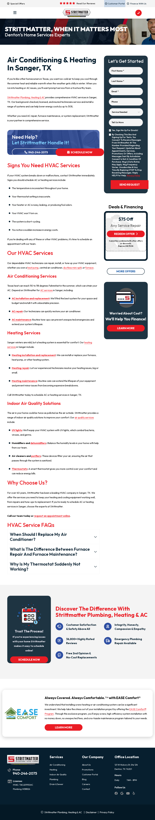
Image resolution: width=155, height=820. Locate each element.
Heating (53, 769)
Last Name (118, 81)
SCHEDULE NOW (29, 659)
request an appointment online (52, 515)
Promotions (87, 769)
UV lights (17, 430)
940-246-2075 (38, 152)
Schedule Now (81, 152)
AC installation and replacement (30, 298)
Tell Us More (118, 122)
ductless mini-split (72, 267)
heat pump (33, 267)
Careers (86, 784)
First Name (118, 71)
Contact (86, 789)
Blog (84, 779)
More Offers (125, 271)
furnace (89, 267)
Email (115, 91)
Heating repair (20, 368)
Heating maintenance (24, 380)
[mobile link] (138, 13)
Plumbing (54, 779)
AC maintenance (21, 319)
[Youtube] (128, 793)
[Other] (122, 793)
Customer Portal (90, 774)
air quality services (84, 417)
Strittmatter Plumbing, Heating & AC (26, 97)
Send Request (129, 184)
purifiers (36, 455)
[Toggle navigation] (15, 12)
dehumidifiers (38, 443)
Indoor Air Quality (58, 774)
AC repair (17, 311)
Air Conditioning (57, 764)
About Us (86, 764)
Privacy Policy (133, 175)
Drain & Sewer (56, 784)
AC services (46, 290)
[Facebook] (116, 793)
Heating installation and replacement (34, 355)
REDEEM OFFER (124, 234)
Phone (115, 102)
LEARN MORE (126, 328)
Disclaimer (91, 812)
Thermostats (19, 468)
